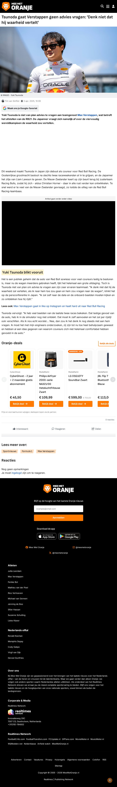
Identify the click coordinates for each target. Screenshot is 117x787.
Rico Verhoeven (15, 593)
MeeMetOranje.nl (60, 743)
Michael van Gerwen (17, 598)
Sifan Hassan (14, 609)
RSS (104, 759)
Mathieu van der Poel (18, 587)
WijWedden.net (15, 743)
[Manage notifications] (109, 780)
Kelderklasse (30, 743)
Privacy (49, 759)
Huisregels (60, 759)
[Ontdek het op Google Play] (69, 536)
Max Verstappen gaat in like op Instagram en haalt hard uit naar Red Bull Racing (59, 306)
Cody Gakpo (14, 647)
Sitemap (58, 766)
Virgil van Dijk (14, 652)
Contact (27, 759)
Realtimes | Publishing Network (58, 779)
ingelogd (17, 472)
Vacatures (38, 759)
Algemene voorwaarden (78, 759)
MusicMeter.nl (97, 739)
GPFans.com (68, 739)
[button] (113, 6)
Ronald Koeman (15, 636)
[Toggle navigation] (108, 6)
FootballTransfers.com (36, 739)
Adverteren (16, 759)
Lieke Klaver (14, 620)
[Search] (102, 6)
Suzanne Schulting (16, 615)
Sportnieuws (9, 451)
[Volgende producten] (112, 379)
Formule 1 (27, 451)
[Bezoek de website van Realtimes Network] (19, 712)
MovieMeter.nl (82, 739)
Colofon (96, 759)
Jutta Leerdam (14, 571)
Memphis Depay (15, 641)
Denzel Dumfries (16, 658)
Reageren (60, 429)
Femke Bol (13, 582)
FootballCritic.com (16, 739)
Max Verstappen (87, 115)
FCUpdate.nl (54, 739)
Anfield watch (43, 743)
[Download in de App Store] (46, 536)
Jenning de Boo (15, 604)
